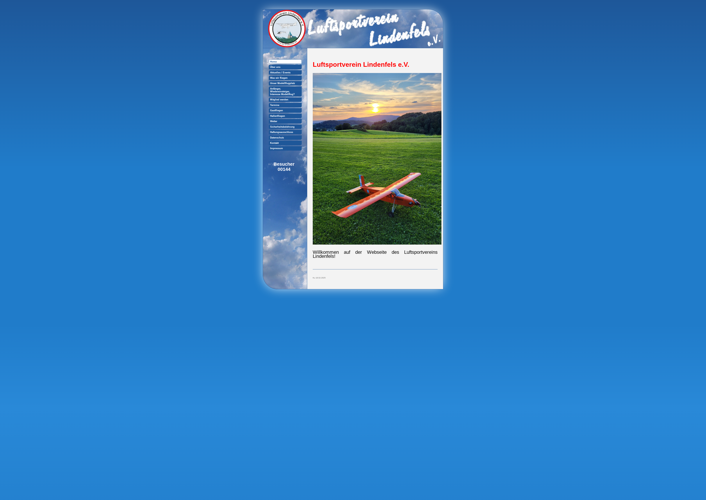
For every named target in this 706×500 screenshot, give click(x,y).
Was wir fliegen (279, 77)
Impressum (276, 148)
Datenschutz (277, 137)
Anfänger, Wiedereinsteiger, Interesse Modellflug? (282, 91)
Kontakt (274, 143)
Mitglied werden (279, 99)
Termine (274, 105)
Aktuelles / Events (280, 72)
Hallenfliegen (277, 116)
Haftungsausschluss (281, 132)
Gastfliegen (276, 110)
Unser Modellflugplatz (282, 83)
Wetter (273, 121)
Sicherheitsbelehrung (282, 126)
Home (273, 61)
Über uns (275, 67)
